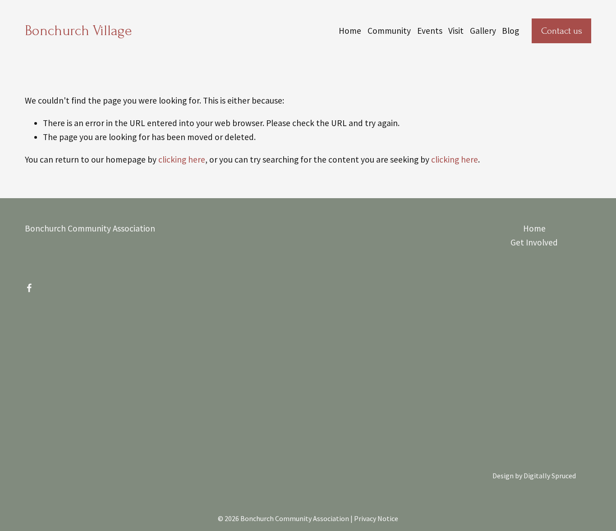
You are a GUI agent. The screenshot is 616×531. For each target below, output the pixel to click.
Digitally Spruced (550, 475)
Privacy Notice (376, 518)
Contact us (561, 31)
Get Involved (534, 242)
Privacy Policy (325, 483)
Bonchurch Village (78, 31)
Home (350, 30)
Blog (510, 30)
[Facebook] (29, 287)
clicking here (181, 159)
